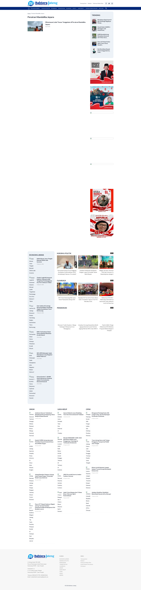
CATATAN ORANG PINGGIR (91, 8)
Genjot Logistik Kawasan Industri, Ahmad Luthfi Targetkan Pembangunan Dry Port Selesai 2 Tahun (44, 280)
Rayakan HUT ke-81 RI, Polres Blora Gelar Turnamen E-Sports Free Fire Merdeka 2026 (88, 299)
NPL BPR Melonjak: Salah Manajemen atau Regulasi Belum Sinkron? (44, 354)
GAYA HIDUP (62, 569)
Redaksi (90, 3)
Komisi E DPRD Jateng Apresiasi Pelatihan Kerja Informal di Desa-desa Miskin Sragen (44, 441)
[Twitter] (109, 3)
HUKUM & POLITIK (46, 8)
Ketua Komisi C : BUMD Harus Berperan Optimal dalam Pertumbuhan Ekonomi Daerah (44, 379)
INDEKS (61, 575)
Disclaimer (83, 566)
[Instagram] (112, 3)
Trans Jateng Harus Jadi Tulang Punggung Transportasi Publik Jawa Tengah (100, 441)
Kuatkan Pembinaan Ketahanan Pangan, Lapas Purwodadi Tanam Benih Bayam (88, 272)
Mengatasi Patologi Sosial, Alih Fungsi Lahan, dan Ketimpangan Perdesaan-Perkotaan (101, 414)
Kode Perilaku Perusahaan (87, 564)
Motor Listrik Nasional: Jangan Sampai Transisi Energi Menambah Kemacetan (101, 469)
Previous (92, 174)
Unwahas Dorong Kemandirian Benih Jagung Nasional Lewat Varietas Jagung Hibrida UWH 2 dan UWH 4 (88, 326)
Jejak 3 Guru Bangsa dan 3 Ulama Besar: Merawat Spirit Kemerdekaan (72, 494)
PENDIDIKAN (54, 8)
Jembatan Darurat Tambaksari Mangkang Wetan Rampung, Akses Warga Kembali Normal (45, 414)
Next (111, 174)
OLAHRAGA (68, 8)
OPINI (60, 571)
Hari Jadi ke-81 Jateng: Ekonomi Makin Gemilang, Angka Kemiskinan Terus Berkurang (44, 308)
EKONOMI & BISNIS (64, 559)
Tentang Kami (83, 3)
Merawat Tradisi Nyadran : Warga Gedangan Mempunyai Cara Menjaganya (67, 326)
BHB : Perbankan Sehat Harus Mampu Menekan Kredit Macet (44, 333)
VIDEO (61, 573)
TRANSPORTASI (61, 8)
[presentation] (35, 26)
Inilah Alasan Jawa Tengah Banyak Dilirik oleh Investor (44, 260)
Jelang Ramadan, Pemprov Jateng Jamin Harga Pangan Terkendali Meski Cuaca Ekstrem (44, 476)
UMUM (61, 568)
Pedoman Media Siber (98, 3)
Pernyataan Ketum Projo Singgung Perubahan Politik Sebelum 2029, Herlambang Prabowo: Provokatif (67, 272)
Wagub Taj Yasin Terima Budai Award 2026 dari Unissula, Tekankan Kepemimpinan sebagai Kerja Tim (109, 272)
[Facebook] (106, 3)
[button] (106, 8)
